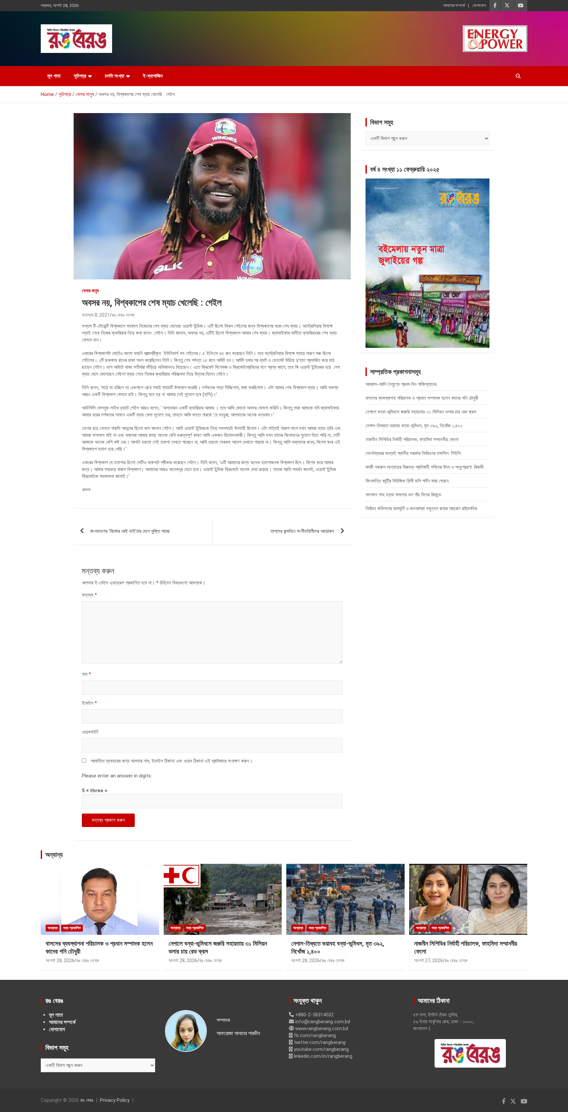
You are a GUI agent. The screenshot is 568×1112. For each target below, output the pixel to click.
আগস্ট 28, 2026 (60, 960)
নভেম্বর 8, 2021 (96, 315)
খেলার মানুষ (90, 290)
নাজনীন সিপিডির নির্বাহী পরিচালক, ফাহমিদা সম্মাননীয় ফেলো (412, 439)
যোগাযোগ (479, 5)
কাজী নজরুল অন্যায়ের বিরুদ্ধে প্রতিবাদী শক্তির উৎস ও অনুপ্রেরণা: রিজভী (425, 467)
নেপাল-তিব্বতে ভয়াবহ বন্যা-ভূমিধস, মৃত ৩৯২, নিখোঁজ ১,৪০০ (414, 426)
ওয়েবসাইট (90, 732)
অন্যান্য (54, 855)
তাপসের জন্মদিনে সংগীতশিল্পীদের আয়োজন (302, 531)
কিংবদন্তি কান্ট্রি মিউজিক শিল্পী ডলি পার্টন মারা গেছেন (407, 481)
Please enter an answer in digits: (117, 776)
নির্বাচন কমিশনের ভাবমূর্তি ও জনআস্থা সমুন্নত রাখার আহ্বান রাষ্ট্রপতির (421, 508)
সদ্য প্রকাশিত (72, 928)
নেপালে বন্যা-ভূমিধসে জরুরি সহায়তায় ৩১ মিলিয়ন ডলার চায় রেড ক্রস (421, 412)
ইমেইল (89, 703)
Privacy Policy (115, 1100)
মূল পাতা (53, 76)
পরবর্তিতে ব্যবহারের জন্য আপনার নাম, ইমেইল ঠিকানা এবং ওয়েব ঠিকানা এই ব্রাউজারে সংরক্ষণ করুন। (171, 761)
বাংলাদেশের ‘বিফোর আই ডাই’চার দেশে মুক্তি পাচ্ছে (130, 531)
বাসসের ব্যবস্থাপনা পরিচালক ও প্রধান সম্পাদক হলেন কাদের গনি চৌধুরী (422, 398)
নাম (86, 674)
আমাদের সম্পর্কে (454, 5)
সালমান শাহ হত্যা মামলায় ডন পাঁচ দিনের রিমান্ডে (403, 495)
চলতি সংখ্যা (114, 76)
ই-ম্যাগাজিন (153, 76)
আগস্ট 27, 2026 (428, 960)
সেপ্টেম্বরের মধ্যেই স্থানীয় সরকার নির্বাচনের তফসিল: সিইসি (413, 453)
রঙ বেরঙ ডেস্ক (123, 315)
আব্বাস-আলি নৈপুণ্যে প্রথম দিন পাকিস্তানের (401, 384)
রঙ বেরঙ (86, 1100)
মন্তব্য (89, 595)
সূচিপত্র (80, 76)
